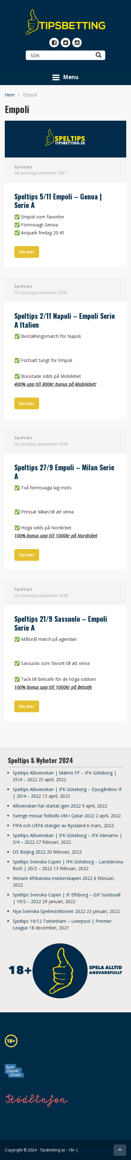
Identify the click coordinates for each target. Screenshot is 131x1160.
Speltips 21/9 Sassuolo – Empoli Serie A (60, 623)
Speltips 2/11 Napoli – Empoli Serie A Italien (64, 320)
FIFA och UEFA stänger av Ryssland (49, 825)
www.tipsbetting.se (96, 1150)
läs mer (26, 252)
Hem (10, 95)
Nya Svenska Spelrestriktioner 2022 (49, 911)
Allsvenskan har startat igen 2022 (47, 806)
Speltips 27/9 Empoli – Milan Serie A (64, 471)
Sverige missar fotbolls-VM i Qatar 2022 (53, 816)
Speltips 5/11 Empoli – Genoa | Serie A (58, 200)
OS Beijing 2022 (29, 852)
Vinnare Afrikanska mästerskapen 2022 (53, 878)
